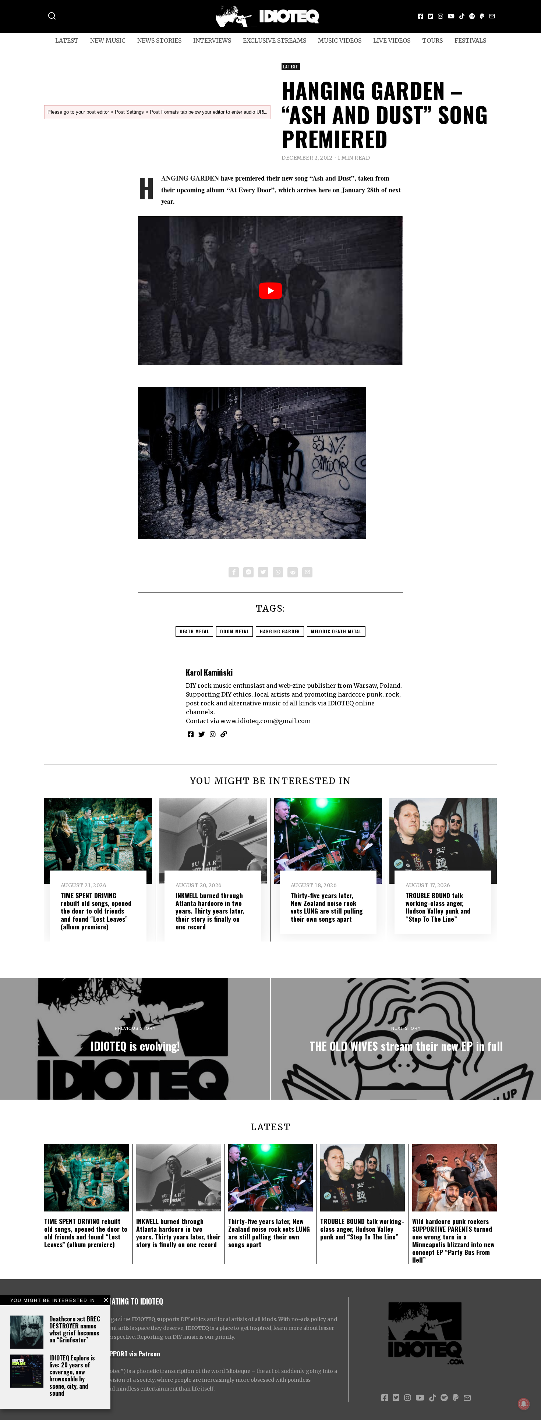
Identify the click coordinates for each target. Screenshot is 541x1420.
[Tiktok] (461, 16)
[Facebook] (420, 16)
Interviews (212, 40)
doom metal (234, 631)
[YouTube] (451, 16)
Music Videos (339, 40)
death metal (194, 631)
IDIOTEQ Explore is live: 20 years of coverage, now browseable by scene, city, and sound (72, 1375)
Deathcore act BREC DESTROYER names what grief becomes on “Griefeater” (74, 1329)
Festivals (470, 40)
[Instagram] (440, 16)
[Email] (492, 16)
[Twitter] (430, 16)
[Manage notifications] (524, 1404)
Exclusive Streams (274, 40)
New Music (107, 40)
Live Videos (391, 40)
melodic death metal (336, 631)
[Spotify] (472, 16)
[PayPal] (482, 16)
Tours (432, 40)
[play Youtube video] (270, 290)
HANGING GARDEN (190, 178)
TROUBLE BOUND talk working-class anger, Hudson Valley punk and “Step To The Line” (438, 906)
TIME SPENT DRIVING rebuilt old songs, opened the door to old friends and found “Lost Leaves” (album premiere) (96, 910)
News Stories (159, 40)
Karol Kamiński (209, 672)
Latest (66, 40)
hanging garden (280, 631)
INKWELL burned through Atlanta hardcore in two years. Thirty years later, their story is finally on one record (210, 910)
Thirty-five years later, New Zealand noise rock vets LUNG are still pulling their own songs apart (327, 906)
